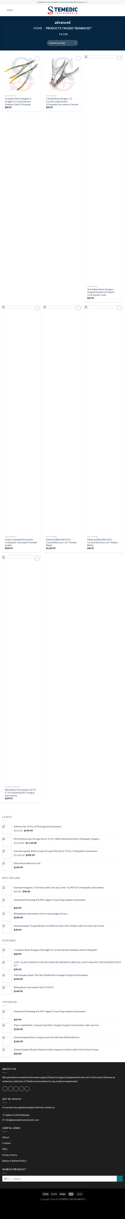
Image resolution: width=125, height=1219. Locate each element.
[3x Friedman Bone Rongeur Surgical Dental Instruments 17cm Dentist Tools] (104, 169)
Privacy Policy (9, 1154)
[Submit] (120, 1179)
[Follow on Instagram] (10, 1088)
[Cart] (121, 10)
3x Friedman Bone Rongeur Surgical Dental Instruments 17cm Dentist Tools (100, 292)
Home (37, 28)
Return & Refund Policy (14, 1160)
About (5, 1137)
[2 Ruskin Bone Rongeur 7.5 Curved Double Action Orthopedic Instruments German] (62, 74)
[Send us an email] (21, 1088)
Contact (6, 1142)
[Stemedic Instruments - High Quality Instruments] (62, 10)
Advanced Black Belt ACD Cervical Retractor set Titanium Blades (61, 542)
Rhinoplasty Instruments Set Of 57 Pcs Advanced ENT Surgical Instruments (20, 792)
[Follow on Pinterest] (27, 1088)
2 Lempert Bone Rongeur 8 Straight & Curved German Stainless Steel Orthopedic (18, 101)
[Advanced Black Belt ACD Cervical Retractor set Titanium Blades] (62, 419)
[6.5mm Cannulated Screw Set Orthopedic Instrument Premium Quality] (21, 419)
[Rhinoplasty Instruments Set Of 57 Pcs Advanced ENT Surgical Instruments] (21, 669)
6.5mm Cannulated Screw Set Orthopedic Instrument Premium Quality (21, 542)
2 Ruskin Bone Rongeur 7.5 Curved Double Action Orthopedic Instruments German (62, 101)
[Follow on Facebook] (5, 1088)
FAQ (4, 1148)
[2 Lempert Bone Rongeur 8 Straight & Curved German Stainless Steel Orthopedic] (21, 74)
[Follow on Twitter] (16, 1088)
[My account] (116, 10)
